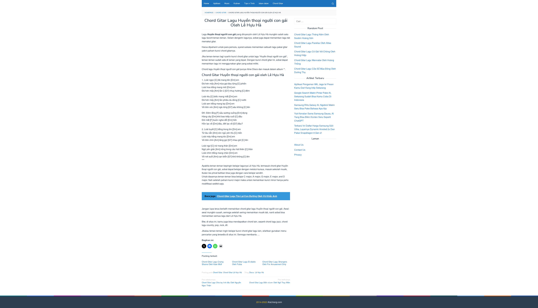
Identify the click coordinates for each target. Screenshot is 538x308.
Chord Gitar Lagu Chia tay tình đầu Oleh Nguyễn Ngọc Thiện (221, 282)
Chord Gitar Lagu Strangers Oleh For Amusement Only (274, 263)
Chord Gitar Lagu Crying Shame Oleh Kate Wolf (212, 263)
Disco (251, 272)
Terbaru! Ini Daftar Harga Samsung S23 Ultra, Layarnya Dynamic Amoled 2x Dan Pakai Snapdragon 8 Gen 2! (314, 129)
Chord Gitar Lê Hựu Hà (232, 272)
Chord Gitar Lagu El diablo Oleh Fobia (244, 263)
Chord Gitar (217, 272)
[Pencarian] (332, 3)
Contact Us (299, 149)
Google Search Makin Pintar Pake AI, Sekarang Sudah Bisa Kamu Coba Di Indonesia (312, 96)
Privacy (298, 154)
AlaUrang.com (275, 302)
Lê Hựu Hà (259, 272)
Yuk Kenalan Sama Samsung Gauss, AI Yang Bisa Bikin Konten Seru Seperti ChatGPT (314, 117)
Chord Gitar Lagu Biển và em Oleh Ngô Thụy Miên (269, 281)
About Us (298, 144)
